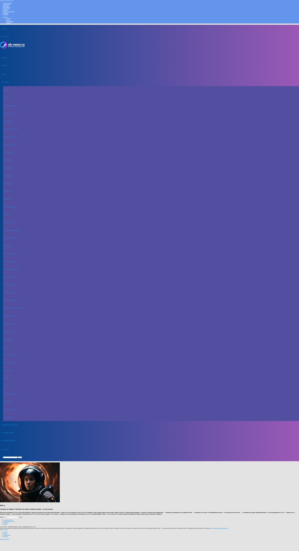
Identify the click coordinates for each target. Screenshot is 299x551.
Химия (8, 386)
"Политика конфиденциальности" (219, 528)
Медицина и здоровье (12, 253)
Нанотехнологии (10, 284)
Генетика (8, 175)
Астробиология (10, 144)
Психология (9, 339)
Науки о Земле (10, 277)
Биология (6, 4)
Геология (8, 191)
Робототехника (10, 362)
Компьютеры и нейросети (13, 230)
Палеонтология (8, 11)
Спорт (8, 347)
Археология (7, 3)
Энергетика (9, 417)
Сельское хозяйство (11, 354)
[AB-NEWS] (12, 48)
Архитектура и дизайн (12, 129)
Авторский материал (11, 105)
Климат (8, 214)
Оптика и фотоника (11, 300)
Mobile (8, 90)
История (8, 199)
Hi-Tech (8, 97)
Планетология (10, 323)
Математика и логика (12, 238)
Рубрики (6, 82)
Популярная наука (11, 316)
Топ (4, 74)
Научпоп (6, 9)
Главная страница (8, 520)
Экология (8, 401)
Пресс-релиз (9, 331)
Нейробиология (10, 292)
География (9, 183)
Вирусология (9, 168)
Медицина (7, 7)
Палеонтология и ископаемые (14, 308)
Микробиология (10, 261)
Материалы (9, 245)
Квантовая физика (11, 206)
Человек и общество (11, 393)
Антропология (10, 113)
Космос (6, 6)
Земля (5, 10)
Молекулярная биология (12, 269)
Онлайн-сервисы (9, 440)
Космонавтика (10, 222)
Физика (5, 14)
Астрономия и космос (12, 136)
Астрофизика (9, 152)
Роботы (5, 13)
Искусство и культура (12, 409)
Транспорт (9, 370)
